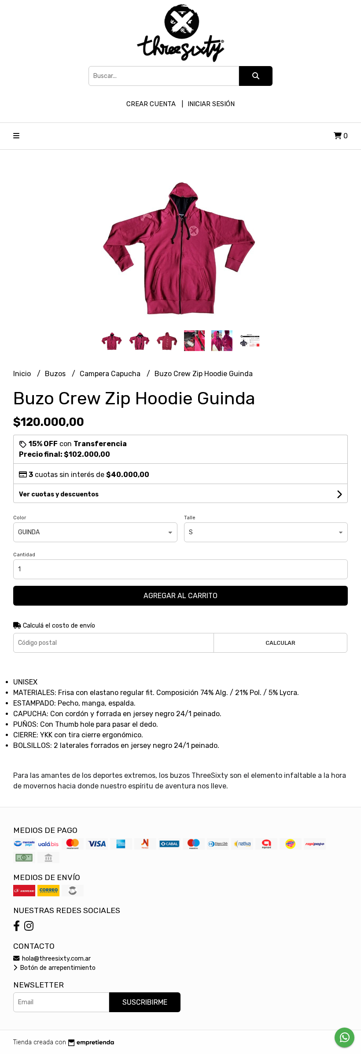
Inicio (23, 374)
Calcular (280, 643)
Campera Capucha (111, 374)
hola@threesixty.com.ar (55, 958)
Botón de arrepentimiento (57, 968)
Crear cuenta (151, 104)
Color (19, 518)
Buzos (56, 374)
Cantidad (24, 555)
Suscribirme (144, 1002)
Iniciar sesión (211, 104)
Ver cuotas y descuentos (59, 494)
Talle (189, 518)
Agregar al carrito (180, 596)
